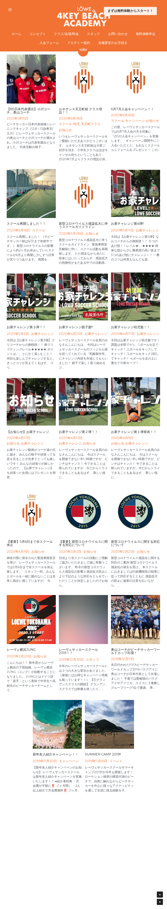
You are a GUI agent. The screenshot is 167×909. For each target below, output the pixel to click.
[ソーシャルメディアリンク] (10, 9)
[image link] (83, 16)
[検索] (94, 11)
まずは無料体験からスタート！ (130, 10)
